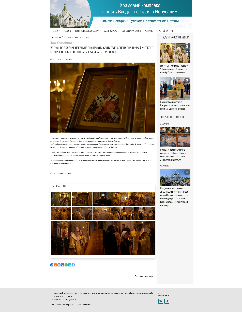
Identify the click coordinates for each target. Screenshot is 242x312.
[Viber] (62, 264)
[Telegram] (73, 264)
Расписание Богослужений (87, 30)
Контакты (149, 30)
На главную (56, 37)
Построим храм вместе (131, 30)
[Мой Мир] (58, 264)
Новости (67, 30)
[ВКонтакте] (51, 264)
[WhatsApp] (66, 264)
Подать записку (110, 30)
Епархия (86, 304)
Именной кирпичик (165, 30)
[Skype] (69, 264)
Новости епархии (81, 37)
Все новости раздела (144, 276)
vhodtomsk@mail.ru (67, 299)
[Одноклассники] (55, 264)
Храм (55, 30)
